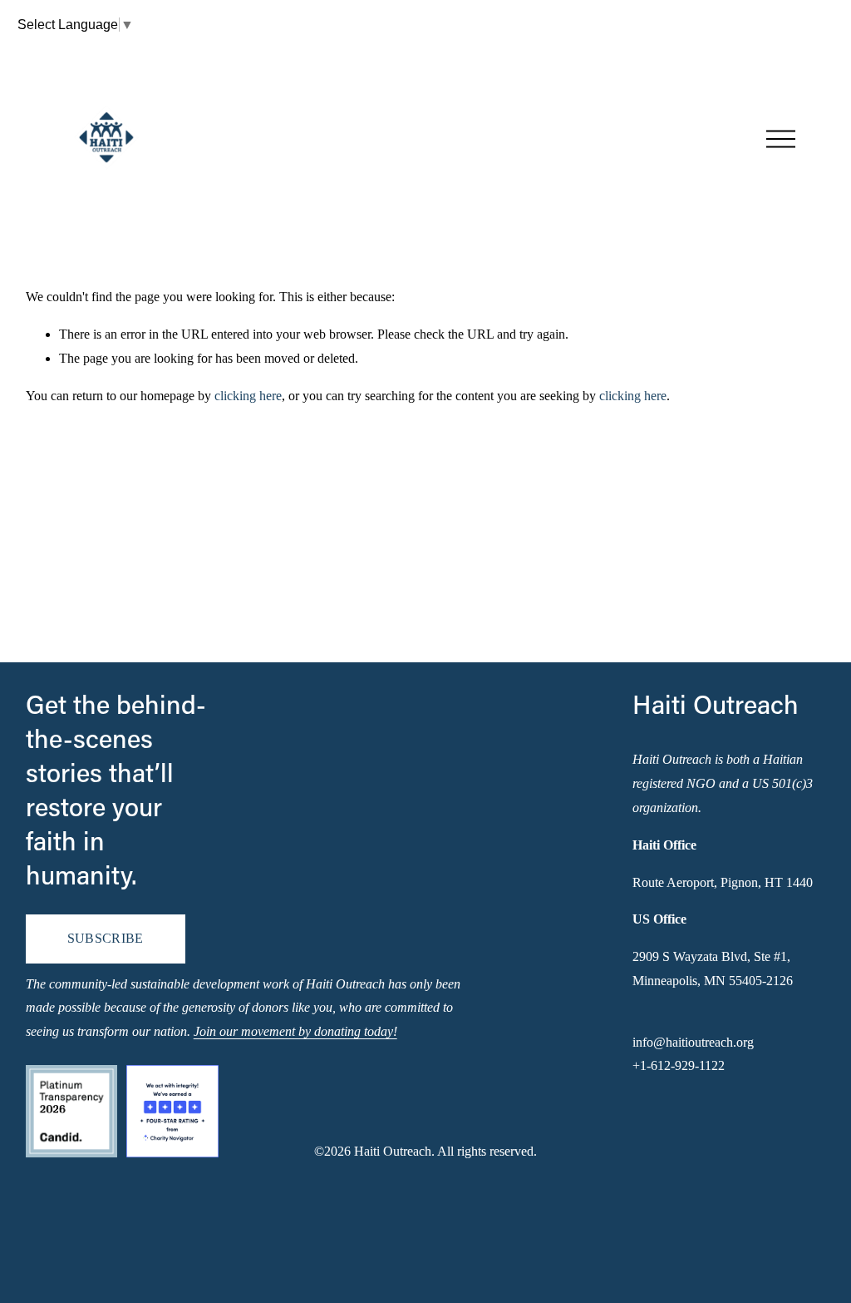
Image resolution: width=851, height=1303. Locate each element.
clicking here (248, 396)
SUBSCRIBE (105, 938)
